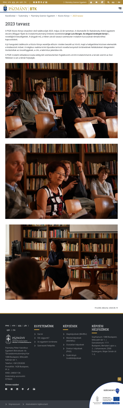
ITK (25, 2)
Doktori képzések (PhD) (74, 350)
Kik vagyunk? (43, 338)
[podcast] (41, 2)
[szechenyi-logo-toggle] (119, 379)
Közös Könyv (64, 15)
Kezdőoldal (10, 15)
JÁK (17, 2)
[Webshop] (46, 2)
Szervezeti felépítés (46, 345)
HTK (9, 2)
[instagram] (36, 2)
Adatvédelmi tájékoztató (37, 404)
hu (113, 2)
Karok (40, 334)
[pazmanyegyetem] (59, 8)
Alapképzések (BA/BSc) (76, 334)
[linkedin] (39, 2)
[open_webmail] (96, 2)
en (119, 2)
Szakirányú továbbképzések (73, 356)
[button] (108, 2)
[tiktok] (43, 2)
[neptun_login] (102, 2)
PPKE (5, 2)
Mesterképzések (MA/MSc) (73, 339)
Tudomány (23, 15)
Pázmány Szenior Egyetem (75, 2)
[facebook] (34, 2)
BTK (13, 2)
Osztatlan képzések (75, 344)
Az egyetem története (47, 341)
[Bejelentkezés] (91, 2)
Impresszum (14, 404)
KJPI (21, 2)
